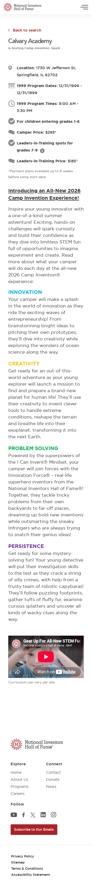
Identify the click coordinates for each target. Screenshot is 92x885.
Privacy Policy (22, 856)
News (51, 786)
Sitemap (18, 862)
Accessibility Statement (30, 875)
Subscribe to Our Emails (34, 829)
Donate (52, 779)
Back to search (27, 30)
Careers (18, 793)
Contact (53, 772)
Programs (20, 786)
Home (16, 772)
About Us (19, 779)
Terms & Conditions (27, 868)
